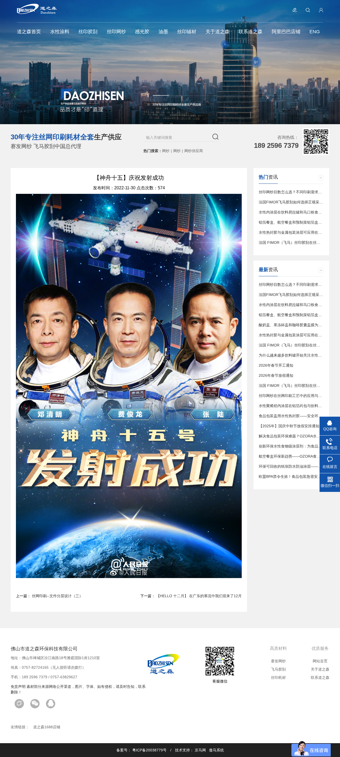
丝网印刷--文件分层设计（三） (57, 596)
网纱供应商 (193, 151)
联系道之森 (320, 677)
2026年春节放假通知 (276, 375)
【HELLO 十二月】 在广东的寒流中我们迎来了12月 (199, 596)
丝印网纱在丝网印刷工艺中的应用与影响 (292, 396)
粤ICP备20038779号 (149, 750)
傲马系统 (216, 750)
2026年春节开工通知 (276, 365)
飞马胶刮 (278, 669)
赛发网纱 (278, 661)
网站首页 (320, 661)
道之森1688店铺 (46, 727)
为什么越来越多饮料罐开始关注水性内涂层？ (296, 355)
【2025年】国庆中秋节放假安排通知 (289, 426)
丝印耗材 (278, 677)
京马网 (200, 750)
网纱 (165, 151)
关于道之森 (320, 669)
